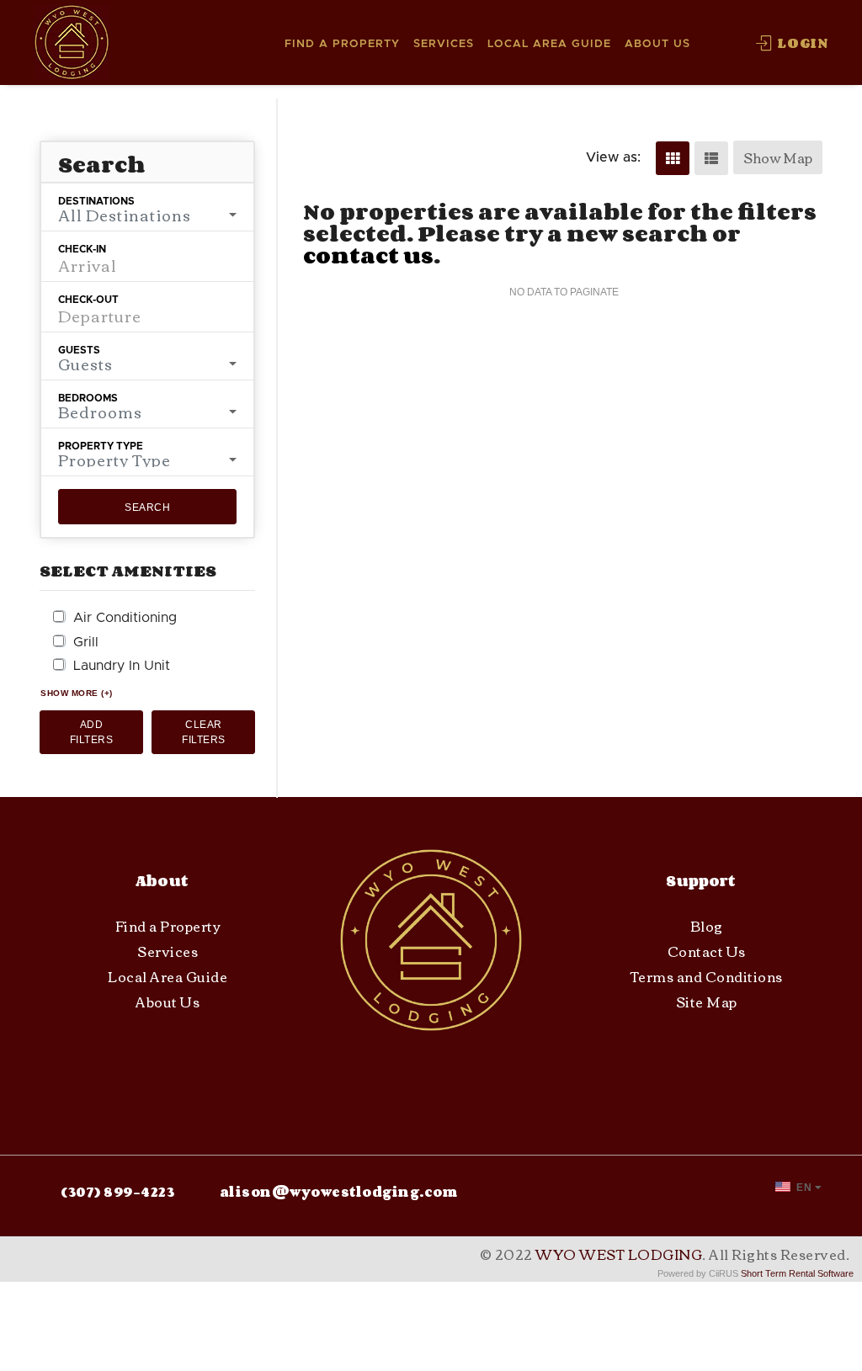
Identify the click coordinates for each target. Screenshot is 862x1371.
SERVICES (443, 44)
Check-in (82, 249)
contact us (368, 255)
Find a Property (168, 925)
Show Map (777, 157)
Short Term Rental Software (797, 1273)
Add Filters (92, 732)
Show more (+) (76, 693)
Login (801, 43)
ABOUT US (657, 44)
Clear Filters (204, 732)
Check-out (88, 300)
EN (803, 1187)
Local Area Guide (167, 976)
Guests (79, 350)
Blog (706, 925)
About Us (168, 1001)
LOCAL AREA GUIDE (549, 44)
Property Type (100, 446)
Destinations (96, 201)
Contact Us (707, 951)
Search (147, 507)
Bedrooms (88, 398)
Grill (85, 642)
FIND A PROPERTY (342, 44)
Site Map (706, 1001)
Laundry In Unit (121, 665)
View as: (613, 157)
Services (167, 951)
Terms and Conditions (707, 976)
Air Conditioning (125, 617)
